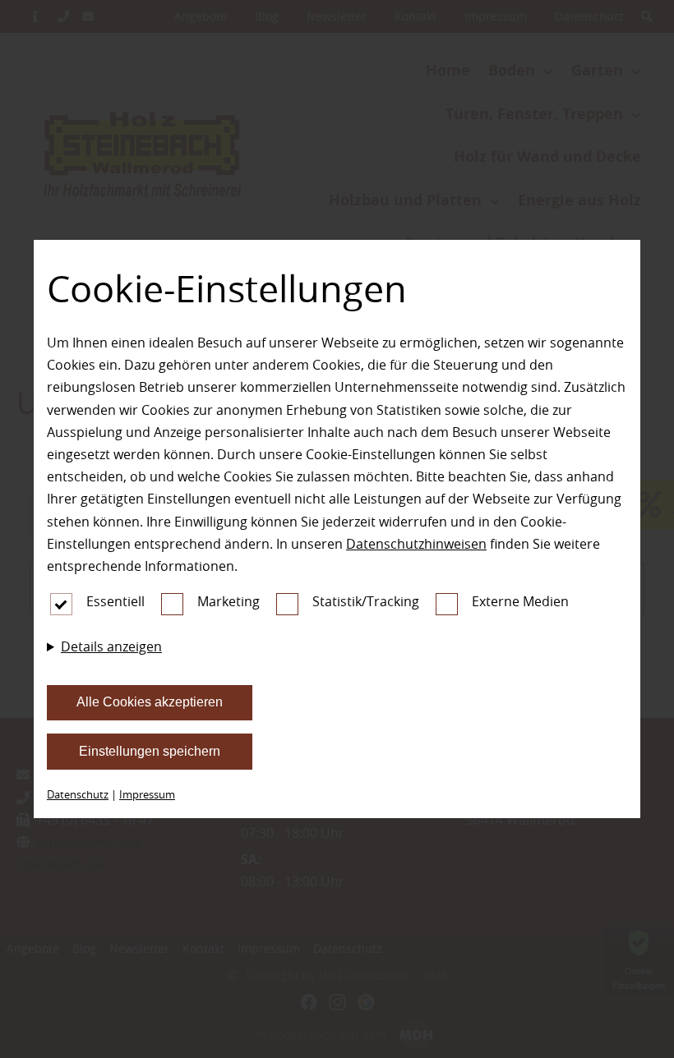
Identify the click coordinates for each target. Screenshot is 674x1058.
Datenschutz (77, 794)
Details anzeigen (111, 646)
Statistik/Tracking (365, 601)
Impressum (147, 794)
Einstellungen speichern (149, 751)
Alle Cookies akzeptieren (149, 702)
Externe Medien (520, 601)
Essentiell (115, 601)
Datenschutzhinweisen (416, 544)
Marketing (228, 601)
